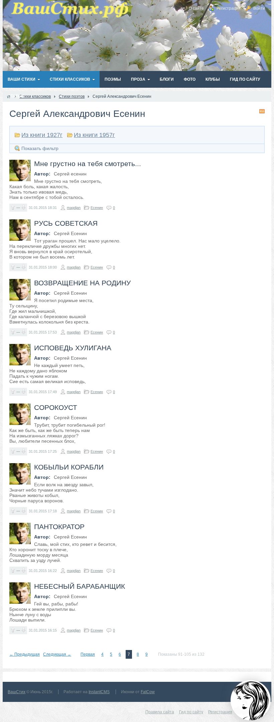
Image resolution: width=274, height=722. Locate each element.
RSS (262, 111)
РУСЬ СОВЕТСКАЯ (66, 223)
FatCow (148, 692)
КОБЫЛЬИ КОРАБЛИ (69, 467)
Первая (88, 654)
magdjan (74, 208)
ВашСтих (16, 692)
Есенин (97, 208)
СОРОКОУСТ (55, 407)
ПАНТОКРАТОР (59, 526)
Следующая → (57, 654)
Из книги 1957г (94, 135)
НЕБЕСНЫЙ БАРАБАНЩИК (79, 586)
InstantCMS (99, 692)
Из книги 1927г (41, 135)
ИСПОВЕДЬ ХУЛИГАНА (72, 348)
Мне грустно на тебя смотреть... (87, 163)
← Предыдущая (24, 654)
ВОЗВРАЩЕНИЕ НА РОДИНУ (82, 283)
